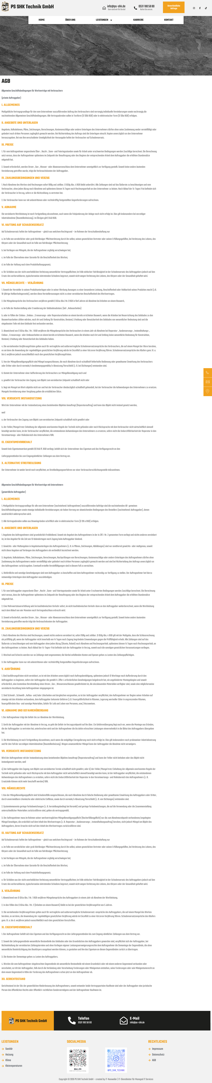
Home (42, 20)
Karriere (138, 20)
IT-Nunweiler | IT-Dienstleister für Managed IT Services (129, 1079)
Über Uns (70, 20)
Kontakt (168, 20)
